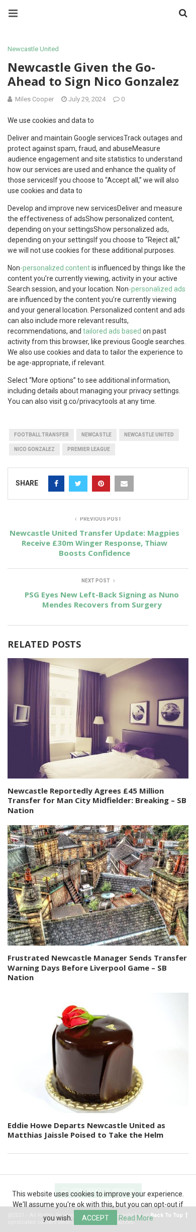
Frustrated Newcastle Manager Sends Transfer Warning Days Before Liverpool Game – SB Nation (97, 967)
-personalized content (55, 268)
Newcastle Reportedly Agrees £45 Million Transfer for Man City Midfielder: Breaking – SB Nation (97, 800)
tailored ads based (112, 331)
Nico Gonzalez (34, 449)
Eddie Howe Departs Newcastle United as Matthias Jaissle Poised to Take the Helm (86, 1130)
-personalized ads (157, 289)
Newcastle (96, 434)
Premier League (88, 449)
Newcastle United (33, 49)
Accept (95, 1218)
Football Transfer (41, 434)
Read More (136, 1218)
